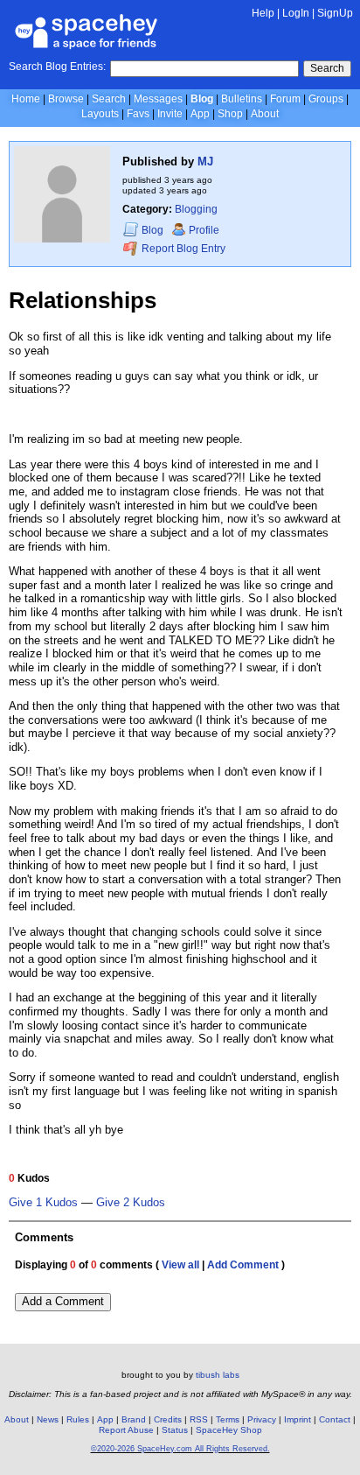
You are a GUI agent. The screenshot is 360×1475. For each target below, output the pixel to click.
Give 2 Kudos (130, 1203)
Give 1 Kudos (43, 1203)
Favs (138, 114)
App (200, 114)
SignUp (335, 13)
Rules (77, 1419)
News (48, 1419)
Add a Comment (63, 1301)
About (265, 114)
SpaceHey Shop (229, 1430)
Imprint (297, 1419)
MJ (205, 161)
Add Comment (243, 1265)
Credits (168, 1419)
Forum (285, 99)
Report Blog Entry (182, 249)
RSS (199, 1419)
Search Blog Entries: (57, 66)
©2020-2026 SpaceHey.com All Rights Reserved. (180, 1448)
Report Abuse (126, 1430)
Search (327, 68)
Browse (66, 99)
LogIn (295, 13)
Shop (230, 114)
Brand (133, 1419)
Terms (227, 1419)
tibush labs (217, 1375)
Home (25, 99)
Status (175, 1430)
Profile (204, 230)
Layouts (100, 114)
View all (180, 1265)
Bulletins (241, 99)
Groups (325, 99)
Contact (334, 1419)
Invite (170, 114)
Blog (201, 99)
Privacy (261, 1419)
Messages (158, 99)
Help (263, 13)
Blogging (196, 209)
